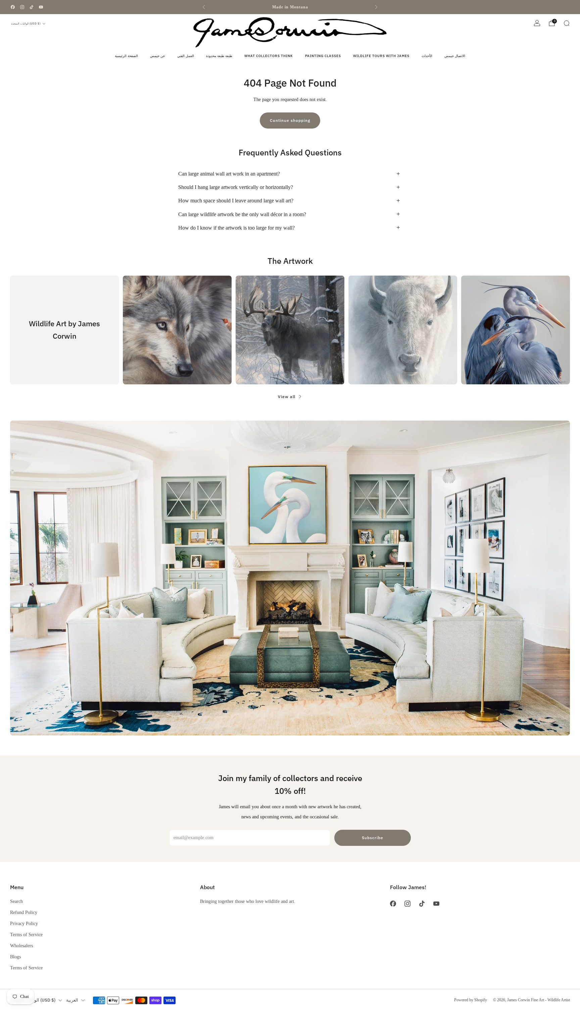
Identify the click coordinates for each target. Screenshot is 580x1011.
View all (286, 396)
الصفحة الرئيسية (126, 56)
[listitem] (290, 7)
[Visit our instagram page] (22, 7)
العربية (72, 1000)
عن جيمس (157, 56)
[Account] (537, 23)
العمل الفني (185, 56)
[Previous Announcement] (203, 7)
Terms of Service (26, 934)
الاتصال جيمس (454, 56)
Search (16, 901)
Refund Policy (23, 912)
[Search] (566, 23)
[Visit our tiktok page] (31, 7)
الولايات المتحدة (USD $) (26, 23)
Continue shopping (290, 120)
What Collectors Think (268, 56)
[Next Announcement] (376, 7)
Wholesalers (21, 945)
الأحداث (427, 56)
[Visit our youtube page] (41, 7)
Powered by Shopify (470, 1000)
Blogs (15, 956)
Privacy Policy (24, 923)
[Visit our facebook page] (12, 7)
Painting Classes (323, 56)
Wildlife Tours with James (381, 56)
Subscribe (372, 837)
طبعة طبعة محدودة (219, 56)
